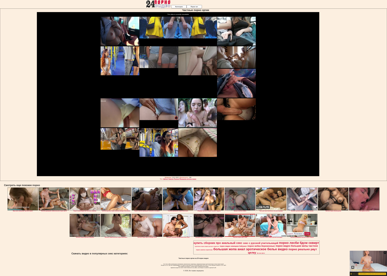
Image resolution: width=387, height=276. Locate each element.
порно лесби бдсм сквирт (299, 242)
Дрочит (165, 179)
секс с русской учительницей (260, 243)
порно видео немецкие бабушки (233, 246)
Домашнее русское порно (187, 179)
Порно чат (194, 6)
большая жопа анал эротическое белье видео (250, 249)
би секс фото (261, 253)
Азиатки (171, 179)
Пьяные (176, 179)
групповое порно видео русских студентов (207, 246)
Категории (179, 6)
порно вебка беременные (261, 246)
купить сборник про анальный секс (218, 242)
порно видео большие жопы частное (297, 246)
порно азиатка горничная (204, 250)
